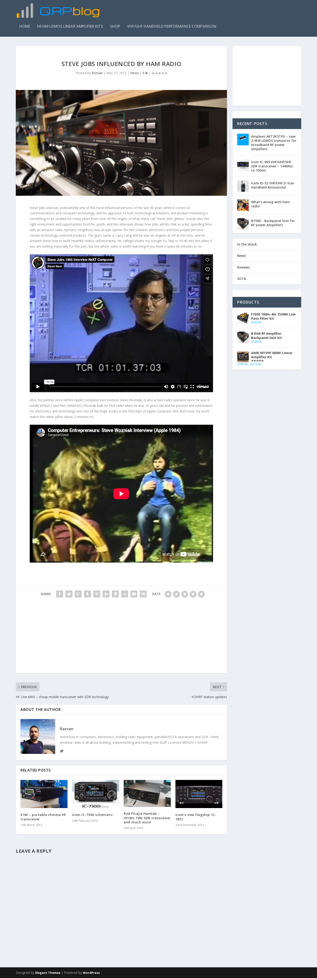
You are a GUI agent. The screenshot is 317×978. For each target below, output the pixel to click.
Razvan (97, 73)
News (134, 73)
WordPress (91, 973)
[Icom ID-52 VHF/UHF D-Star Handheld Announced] (243, 186)
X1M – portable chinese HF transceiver (43, 816)
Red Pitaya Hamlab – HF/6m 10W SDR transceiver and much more (147, 817)
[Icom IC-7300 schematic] (95, 794)
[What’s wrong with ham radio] (243, 205)
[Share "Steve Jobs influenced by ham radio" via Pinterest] (96, 594)
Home (24, 26)
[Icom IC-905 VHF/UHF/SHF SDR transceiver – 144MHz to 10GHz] (243, 165)
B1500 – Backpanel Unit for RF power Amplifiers (273, 223)
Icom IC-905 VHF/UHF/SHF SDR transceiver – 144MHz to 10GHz (272, 166)
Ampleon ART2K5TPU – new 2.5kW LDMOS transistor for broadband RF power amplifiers (273, 142)
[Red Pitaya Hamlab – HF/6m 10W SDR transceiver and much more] (147, 793)
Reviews (243, 267)
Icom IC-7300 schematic (92, 814)
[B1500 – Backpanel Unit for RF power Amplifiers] (243, 224)
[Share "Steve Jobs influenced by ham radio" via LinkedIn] (106, 594)
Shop (115, 26)
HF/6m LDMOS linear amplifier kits (70, 26)
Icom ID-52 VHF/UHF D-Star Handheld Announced (272, 185)
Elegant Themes (47, 973)
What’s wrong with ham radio (270, 204)
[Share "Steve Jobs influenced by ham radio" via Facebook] (59, 594)
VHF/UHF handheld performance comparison (171, 26)
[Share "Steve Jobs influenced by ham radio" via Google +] (78, 594)
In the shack (247, 244)
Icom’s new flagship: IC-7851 (196, 816)
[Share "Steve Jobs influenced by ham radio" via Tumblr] (87, 594)
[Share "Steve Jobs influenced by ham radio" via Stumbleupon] (124, 594)
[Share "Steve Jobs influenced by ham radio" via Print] (143, 594)
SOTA (241, 278)
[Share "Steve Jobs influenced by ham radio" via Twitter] (69, 594)
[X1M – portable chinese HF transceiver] (44, 794)
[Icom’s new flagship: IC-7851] (199, 794)
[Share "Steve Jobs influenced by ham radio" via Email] (134, 594)
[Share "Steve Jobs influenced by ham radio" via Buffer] (115, 594)
